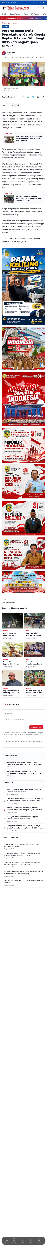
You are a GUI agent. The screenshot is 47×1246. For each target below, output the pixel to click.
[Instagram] (40, 2)
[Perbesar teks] (13, 105)
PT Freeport (35, 14)
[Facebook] (33, 2)
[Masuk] (43, 8)
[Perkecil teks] (8, 105)
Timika (5, 112)
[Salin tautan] (43, 97)
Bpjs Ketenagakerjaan (9, 602)
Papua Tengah (15, 14)
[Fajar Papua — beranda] (16, 8)
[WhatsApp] (28, 97)
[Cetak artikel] (18, 105)
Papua (26, 14)
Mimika (4, 14)
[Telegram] (33, 97)
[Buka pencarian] (38, 8)
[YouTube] (43, 2)
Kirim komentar (36, 727)
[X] (36, 2)
